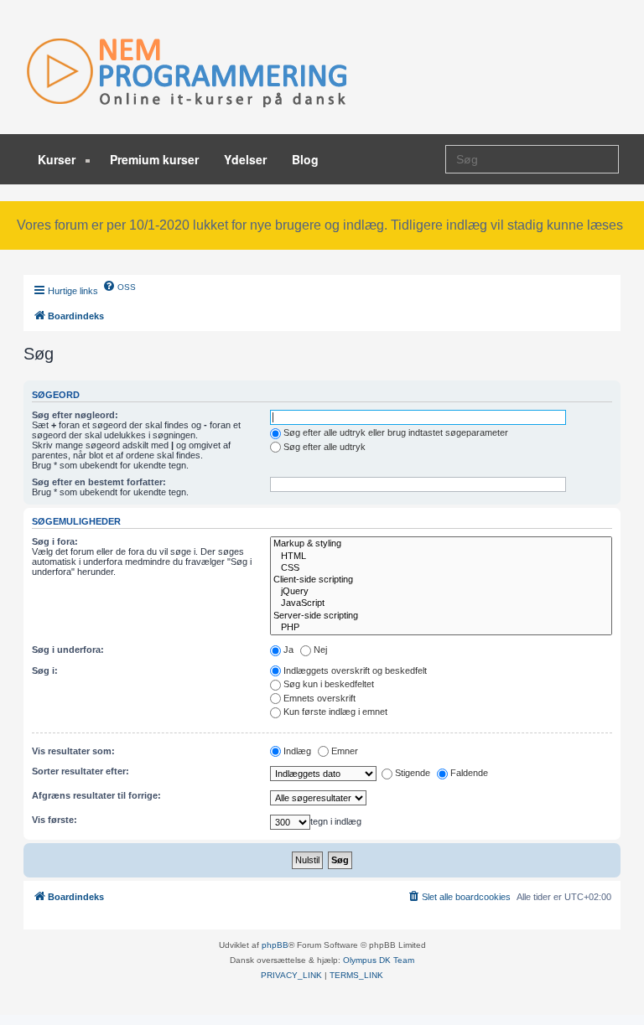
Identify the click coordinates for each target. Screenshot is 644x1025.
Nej (320, 650)
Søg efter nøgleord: (75, 415)
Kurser (58, 159)
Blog (305, 159)
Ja (288, 650)
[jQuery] (441, 592)
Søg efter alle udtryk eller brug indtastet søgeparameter (395, 432)
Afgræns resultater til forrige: (96, 795)
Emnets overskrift (319, 698)
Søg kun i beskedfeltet (328, 684)
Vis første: (54, 820)
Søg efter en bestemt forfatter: (99, 482)
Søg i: (45, 670)
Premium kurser (154, 159)
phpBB (275, 945)
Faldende (469, 773)
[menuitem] (119, 286)
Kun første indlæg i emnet (335, 712)
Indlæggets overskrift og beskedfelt (355, 670)
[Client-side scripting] (441, 580)
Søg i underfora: (68, 650)
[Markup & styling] (441, 544)
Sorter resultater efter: (80, 771)
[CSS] (441, 568)
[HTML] (441, 556)
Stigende (412, 773)
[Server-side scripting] (441, 616)
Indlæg (297, 751)
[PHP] (441, 628)
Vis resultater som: (73, 751)
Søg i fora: (55, 541)
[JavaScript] (441, 603)
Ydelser (245, 159)
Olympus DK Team (378, 960)
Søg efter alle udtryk (324, 447)
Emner (344, 751)
